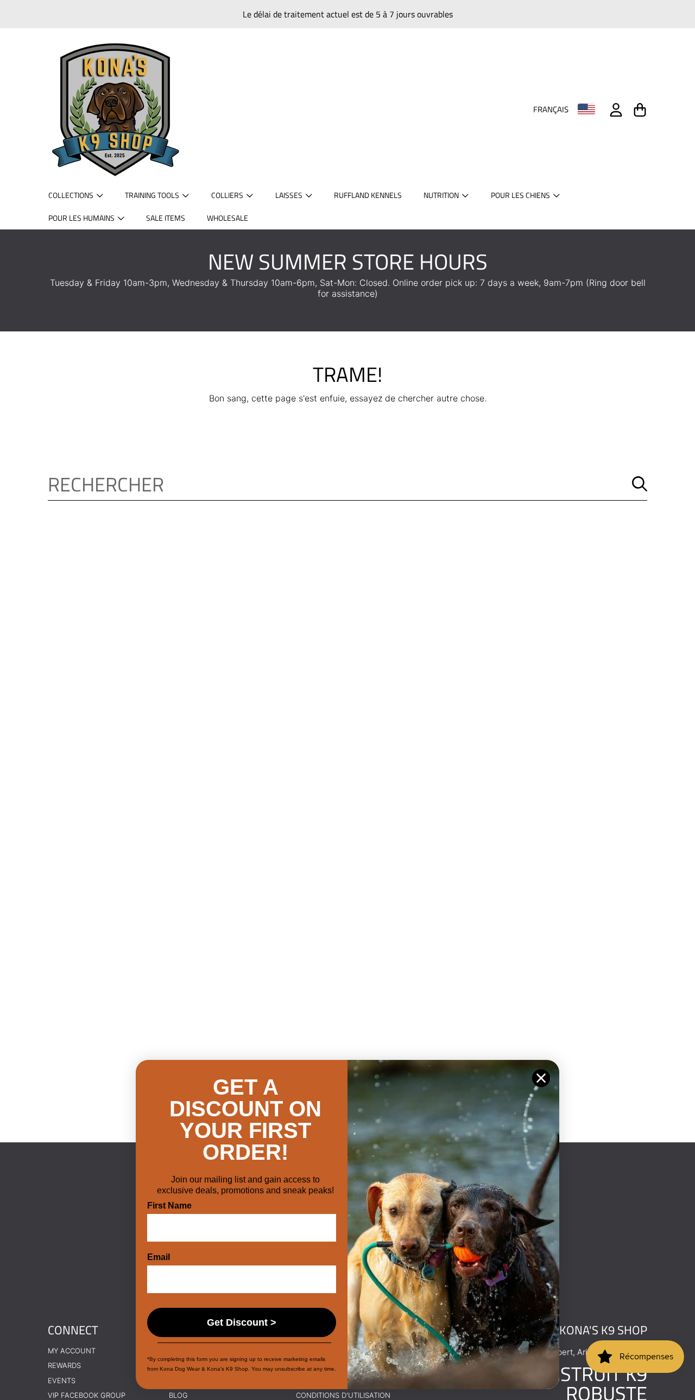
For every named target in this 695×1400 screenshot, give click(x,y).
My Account (72, 1350)
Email (158, 1257)
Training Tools (153, 195)
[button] (640, 110)
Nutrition (442, 195)
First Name (169, 1205)
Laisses (289, 195)
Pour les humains (82, 218)
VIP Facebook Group (86, 1395)
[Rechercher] (640, 484)
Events (61, 1380)
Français (550, 110)
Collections (71, 195)
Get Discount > (241, 1322)
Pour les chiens (521, 195)
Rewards (64, 1365)
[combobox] (347, 484)
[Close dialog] (541, 1078)
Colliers (228, 195)
